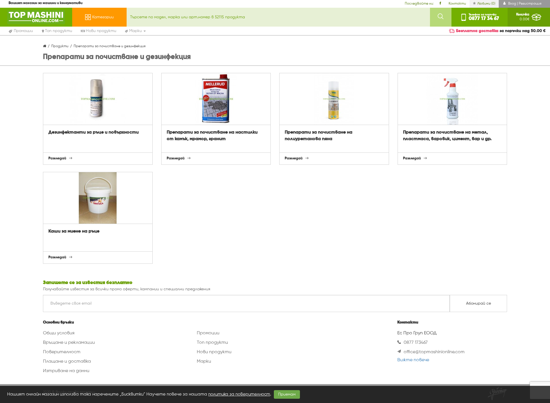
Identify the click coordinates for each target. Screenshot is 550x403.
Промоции (208, 333)
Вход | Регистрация (524, 3)
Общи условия (58, 333)
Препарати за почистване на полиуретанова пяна (318, 135)
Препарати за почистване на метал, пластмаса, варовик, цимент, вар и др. (447, 135)
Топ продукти (212, 342)
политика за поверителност (239, 394)
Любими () (486, 3)
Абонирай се (478, 303)
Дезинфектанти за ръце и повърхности (93, 132)
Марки (204, 361)
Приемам (287, 394)
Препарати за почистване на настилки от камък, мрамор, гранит (212, 135)
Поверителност (61, 352)
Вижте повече (413, 360)
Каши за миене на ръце (73, 231)
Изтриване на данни (66, 371)
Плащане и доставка (67, 361)
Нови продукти (214, 352)
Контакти (457, 3)
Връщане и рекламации (69, 342)
